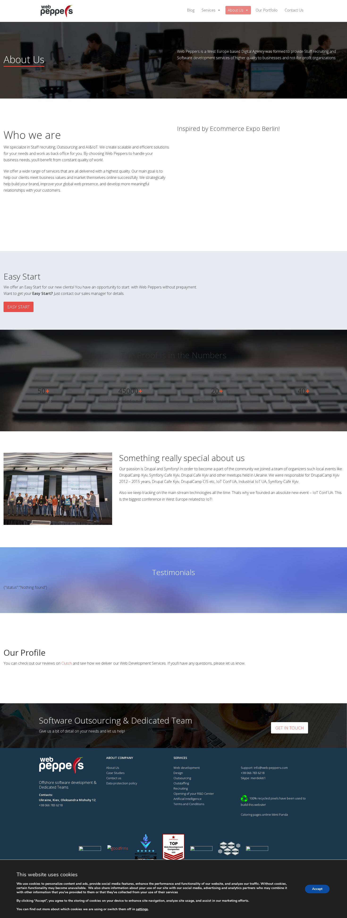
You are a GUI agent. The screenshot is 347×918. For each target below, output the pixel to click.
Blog (191, 10)
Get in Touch (289, 728)
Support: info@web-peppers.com (264, 768)
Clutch (66, 663)
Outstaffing (181, 783)
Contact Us (294, 10)
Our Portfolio (267, 10)
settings (142, 909)
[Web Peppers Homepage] (63, 765)
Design (178, 773)
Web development (187, 768)
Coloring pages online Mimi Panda (264, 814)
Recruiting (181, 788)
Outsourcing (182, 778)
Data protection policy (121, 783)
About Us (235, 10)
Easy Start (18, 307)
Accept (317, 889)
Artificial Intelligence (188, 799)
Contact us (113, 778)
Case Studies (115, 773)
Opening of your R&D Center (194, 793)
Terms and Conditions (189, 804)
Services (209, 10)
